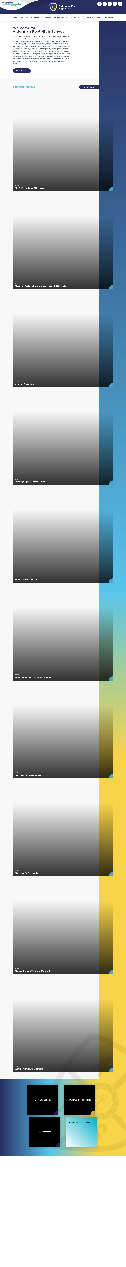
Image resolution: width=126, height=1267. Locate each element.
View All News (88, 87)
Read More (20, 71)
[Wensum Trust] (11, 4)
